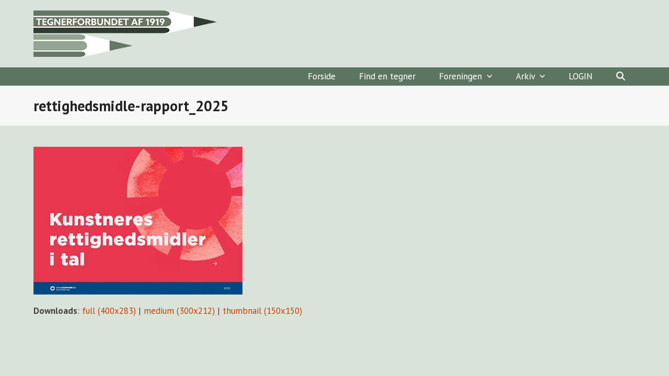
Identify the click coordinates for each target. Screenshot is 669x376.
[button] (621, 76)
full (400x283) (109, 310)
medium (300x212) (179, 310)
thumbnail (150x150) (262, 310)
